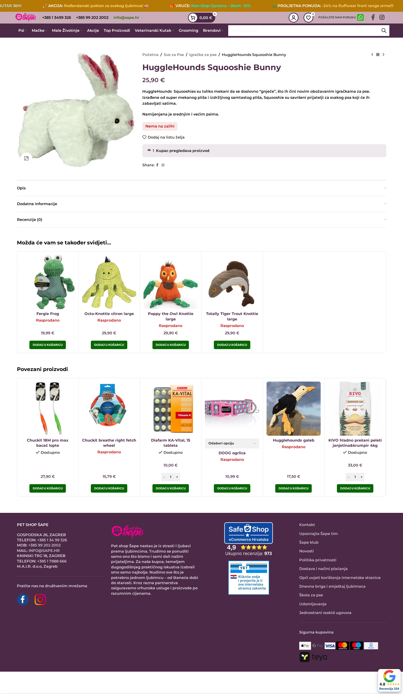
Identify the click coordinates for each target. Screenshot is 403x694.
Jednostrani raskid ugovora (325, 612)
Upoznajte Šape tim (318, 533)
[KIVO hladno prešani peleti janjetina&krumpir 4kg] (355, 409)
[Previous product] (372, 55)
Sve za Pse (174, 54)
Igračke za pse (203, 54)
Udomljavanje (313, 604)
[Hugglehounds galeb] (294, 409)
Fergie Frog (47, 313)
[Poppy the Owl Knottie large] (171, 282)
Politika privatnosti (317, 560)
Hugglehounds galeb (293, 440)
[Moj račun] (293, 17)
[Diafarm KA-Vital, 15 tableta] (171, 409)
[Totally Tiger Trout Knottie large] (232, 282)
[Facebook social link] (373, 17)
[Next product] (383, 55)
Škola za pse (311, 595)
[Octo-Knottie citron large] (109, 282)
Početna (150, 54)
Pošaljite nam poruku (337, 17)
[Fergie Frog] (48, 282)
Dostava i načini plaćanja (323, 568)
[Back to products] (378, 55)
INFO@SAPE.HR (44, 550)
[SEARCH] (384, 30)
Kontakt (307, 524)
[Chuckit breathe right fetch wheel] (109, 409)
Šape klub (309, 542)
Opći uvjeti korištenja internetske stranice (340, 577)
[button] (47, 488)
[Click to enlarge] (26, 158)
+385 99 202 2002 (44, 545)
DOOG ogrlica (232, 453)
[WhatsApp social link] (163, 165)
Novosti (306, 551)
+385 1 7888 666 (52, 561)
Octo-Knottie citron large (109, 313)
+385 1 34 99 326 (52, 540)
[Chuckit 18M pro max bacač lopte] (48, 409)
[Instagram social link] (382, 17)
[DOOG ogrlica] (232, 409)
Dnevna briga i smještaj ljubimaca (332, 586)
